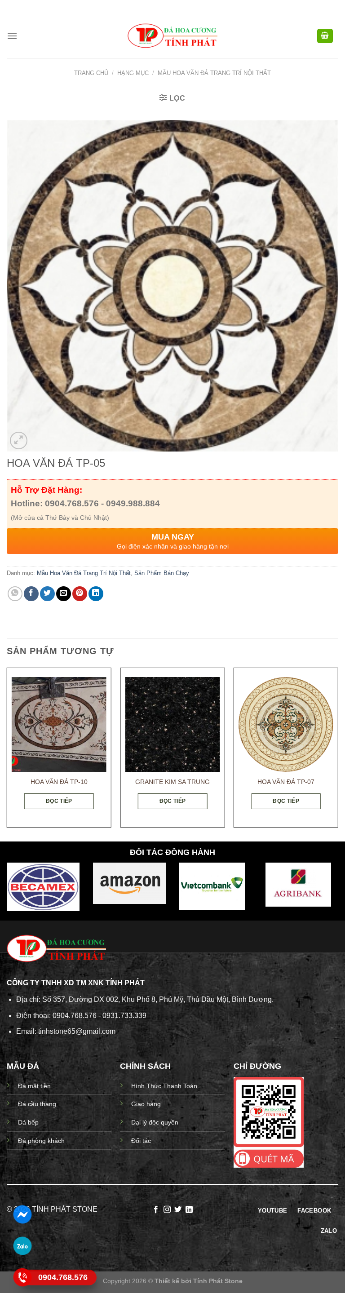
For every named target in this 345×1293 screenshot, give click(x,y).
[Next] (338, 751)
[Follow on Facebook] (155, 1210)
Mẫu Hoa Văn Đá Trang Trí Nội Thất (214, 73)
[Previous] (7, 751)
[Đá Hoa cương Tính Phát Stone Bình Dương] (172, 36)
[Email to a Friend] (63, 593)
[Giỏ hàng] (325, 36)
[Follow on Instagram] (167, 1210)
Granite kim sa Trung (172, 781)
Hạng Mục (133, 73)
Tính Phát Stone (218, 1280)
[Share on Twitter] (47, 593)
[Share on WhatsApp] (15, 593)
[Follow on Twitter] (177, 1210)
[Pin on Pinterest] (79, 593)
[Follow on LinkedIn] (189, 1210)
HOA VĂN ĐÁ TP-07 (285, 781)
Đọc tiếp (59, 801)
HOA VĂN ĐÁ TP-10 (59, 781)
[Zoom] (18, 440)
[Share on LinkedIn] (95, 593)
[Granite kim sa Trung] (172, 724)
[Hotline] (22, 1277)
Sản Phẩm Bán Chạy (161, 573)
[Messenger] (22, 1214)
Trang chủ (91, 73)
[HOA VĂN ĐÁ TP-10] (59, 724)
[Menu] (12, 35)
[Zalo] (22, 1246)
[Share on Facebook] (31, 593)
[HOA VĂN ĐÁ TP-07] (286, 724)
